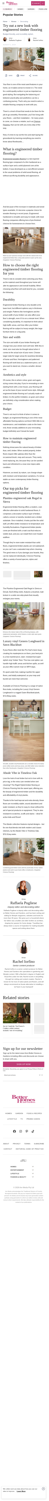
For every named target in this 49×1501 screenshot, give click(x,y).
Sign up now (24, 1064)
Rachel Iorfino (38, 40)
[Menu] (3, 3)
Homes (20, 9)
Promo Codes (33, 1119)
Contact (8, 1149)
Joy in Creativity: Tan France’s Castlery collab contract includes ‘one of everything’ (13, 1028)
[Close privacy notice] (43, 1489)
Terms (27, 1144)
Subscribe (39, 1144)
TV (22, 1119)
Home (5, 21)
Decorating (24, 21)
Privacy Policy (32, 1069)
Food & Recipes (34, 1113)
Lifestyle (12, 1119)
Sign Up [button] (37, 3)
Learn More (21, 1491)
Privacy (17, 1144)
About (6, 1144)
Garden (31, 9)
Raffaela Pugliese (15, 40)
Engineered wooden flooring (14, 159)
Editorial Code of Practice (30, 1149)
